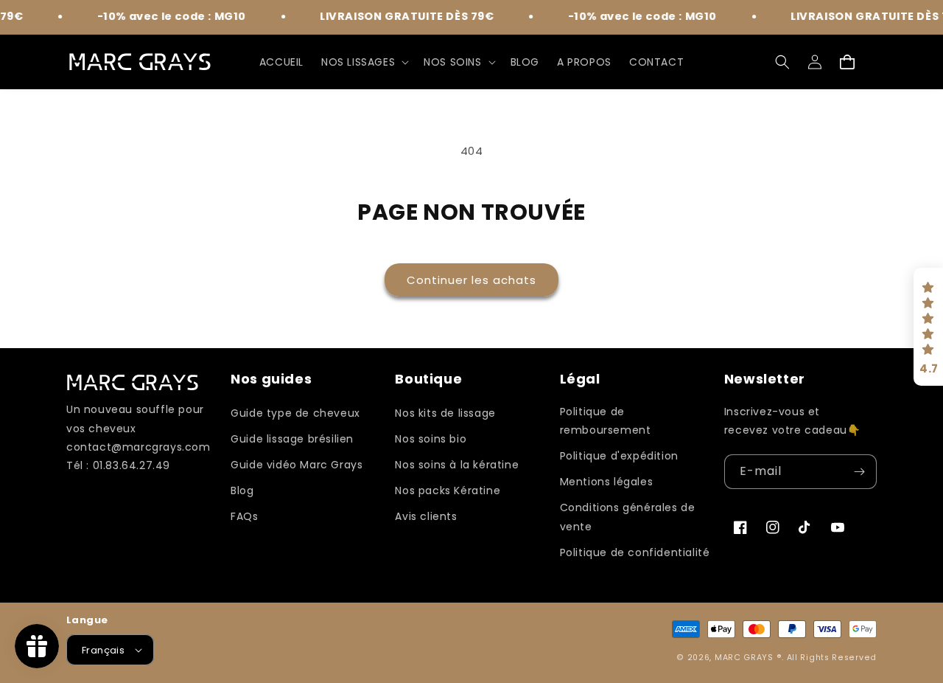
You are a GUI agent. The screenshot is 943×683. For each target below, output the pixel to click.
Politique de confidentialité (635, 552)
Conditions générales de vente (627, 516)
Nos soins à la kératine (457, 464)
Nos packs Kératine (447, 490)
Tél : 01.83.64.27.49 (118, 465)
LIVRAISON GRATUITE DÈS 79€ (399, 16)
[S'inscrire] (860, 471)
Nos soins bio (430, 438)
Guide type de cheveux (295, 413)
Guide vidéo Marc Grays (296, 464)
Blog (242, 490)
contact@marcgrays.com (138, 447)
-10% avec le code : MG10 (163, 16)
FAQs (244, 516)
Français (103, 650)
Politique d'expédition (619, 455)
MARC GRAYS (746, 657)
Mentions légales (606, 481)
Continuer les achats (471, 280)
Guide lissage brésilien (292, 438)
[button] (363, 61)
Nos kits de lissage (445, 413)
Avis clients (426, 516)
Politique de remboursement (605, 420)
